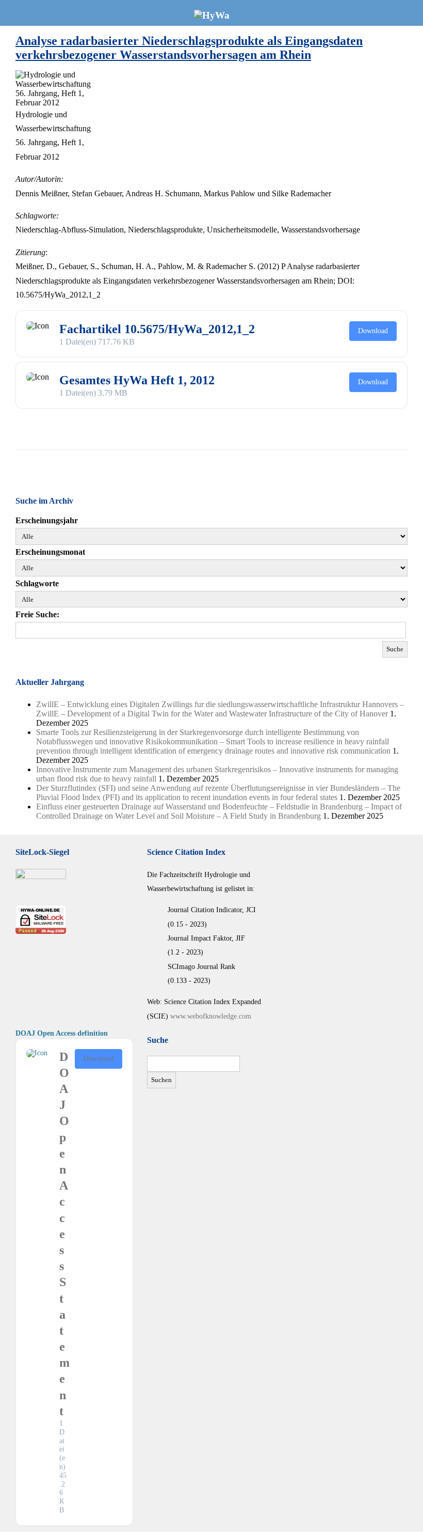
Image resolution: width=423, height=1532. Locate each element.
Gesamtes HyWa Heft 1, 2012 (137, 380)
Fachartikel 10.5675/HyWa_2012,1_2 (157, 329)
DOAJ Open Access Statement (64, 1234)
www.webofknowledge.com (210, 1016)
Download (373, 331)
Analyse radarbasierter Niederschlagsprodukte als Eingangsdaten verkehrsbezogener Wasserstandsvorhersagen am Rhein (189, 47)
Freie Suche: (37, 614)
